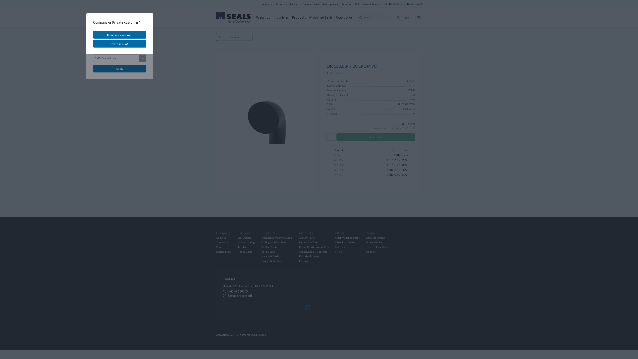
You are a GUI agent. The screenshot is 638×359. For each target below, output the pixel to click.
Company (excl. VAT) (119, 34)
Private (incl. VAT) (120, 43)
